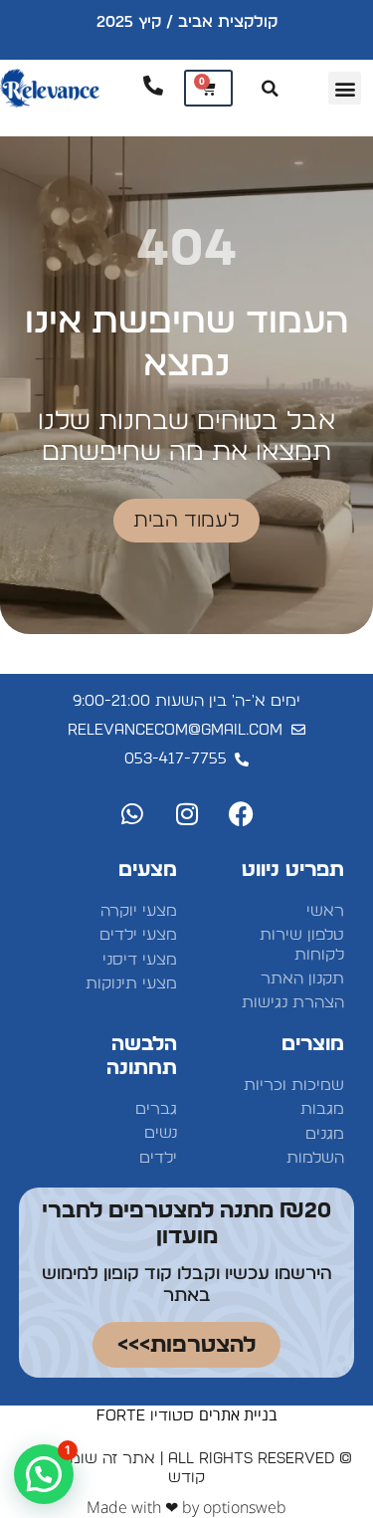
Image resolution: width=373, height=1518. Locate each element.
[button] (344, 88)
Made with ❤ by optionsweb (186, 1507)
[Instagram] (187, 813)
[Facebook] (242, 813)
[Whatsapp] (132, 813)
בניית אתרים (238, 1414)
